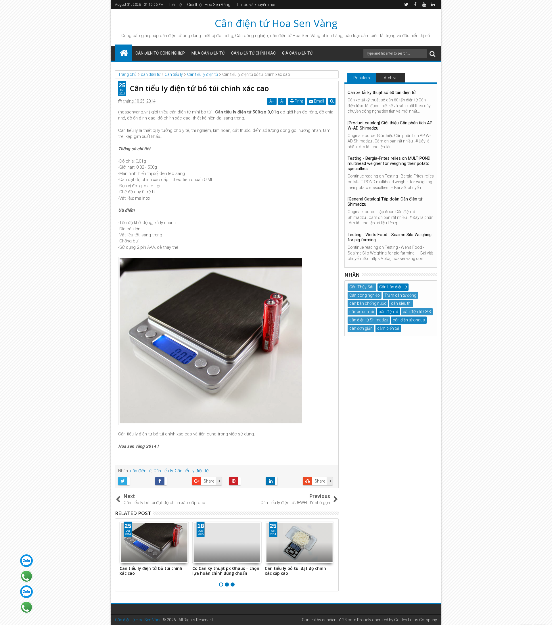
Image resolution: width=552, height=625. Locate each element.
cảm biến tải (388, 328)
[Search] (432, 53)
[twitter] (406, 4)
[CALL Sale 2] (26, 607)
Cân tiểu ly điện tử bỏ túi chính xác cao (151, 571)
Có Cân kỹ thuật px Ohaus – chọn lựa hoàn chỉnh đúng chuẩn (225, 571)
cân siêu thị (401, 303)
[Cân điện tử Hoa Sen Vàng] (123, 53)
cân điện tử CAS (417, 311)
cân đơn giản (361, 328)
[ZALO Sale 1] (26, 560)
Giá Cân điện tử (297, 53)
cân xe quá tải (361, 311)
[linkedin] (433, 4)
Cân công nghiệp (364, 295)
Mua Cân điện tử (208, 53)
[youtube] (424, 4)
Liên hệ (175, 4)
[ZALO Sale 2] (26, 591)
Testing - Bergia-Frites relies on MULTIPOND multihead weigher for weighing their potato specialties (389, 163)
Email (318, 101)
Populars (361, 78)
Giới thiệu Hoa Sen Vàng (208, 4)
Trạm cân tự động (400, 295)
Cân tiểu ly (163, 470)
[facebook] (415, 4)
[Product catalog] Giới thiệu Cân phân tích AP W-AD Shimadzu (390, 125)
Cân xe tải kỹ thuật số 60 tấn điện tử (382, 92)
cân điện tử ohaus (409, 320)
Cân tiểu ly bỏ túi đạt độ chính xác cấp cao (295, 571)
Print (298, 101)
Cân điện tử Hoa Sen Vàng (276, 23)
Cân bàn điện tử (393, 287)
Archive (390, 78)
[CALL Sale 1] (26, 576)
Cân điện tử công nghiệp (160, 53)
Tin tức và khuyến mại (255, 4)
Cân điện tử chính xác (253, 53)
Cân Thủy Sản (362, 287)
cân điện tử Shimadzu (368, 320)
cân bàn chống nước (367, 303)
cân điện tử (170, 35)
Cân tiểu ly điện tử (192, 470)
